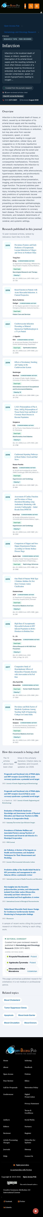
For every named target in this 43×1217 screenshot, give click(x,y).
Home (5, 1060)
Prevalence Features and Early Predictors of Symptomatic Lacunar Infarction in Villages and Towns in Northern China (25, 249)
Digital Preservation (30, 1095)
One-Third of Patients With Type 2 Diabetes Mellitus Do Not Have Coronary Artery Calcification (26, 582)
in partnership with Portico (21, 1170)
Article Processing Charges (10, 1141)
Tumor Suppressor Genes (15, 1008)
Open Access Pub (11, 26)
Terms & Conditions (29, 1111)
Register (28, 1133)
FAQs (5, 1156)
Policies (28, 1074)
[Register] (25, 6)
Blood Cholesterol (12, 1000)
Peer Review (8, 1081)
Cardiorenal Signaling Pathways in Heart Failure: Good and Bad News (26, 457)
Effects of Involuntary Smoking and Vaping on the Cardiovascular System (26, 364)
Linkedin (8, 1207)
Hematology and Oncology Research (20, 32)
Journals (6, 1149)
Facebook (8, 1201)
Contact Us (29, 1156)
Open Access (8, 1074)
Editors (6, 1126)
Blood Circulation (11, 1023)
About (5, 1067)
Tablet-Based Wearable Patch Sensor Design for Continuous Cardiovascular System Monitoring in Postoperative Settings (21, 911)
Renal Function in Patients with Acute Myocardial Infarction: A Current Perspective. (26, 292)
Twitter (22, 1201)
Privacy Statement (32, 1103)
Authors (6, 1120)
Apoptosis (8, 1015)
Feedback (28, 1067)
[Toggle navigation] (36, 6)
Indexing (28, 1060)
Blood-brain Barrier (26, 1015)
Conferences (8, 1094)
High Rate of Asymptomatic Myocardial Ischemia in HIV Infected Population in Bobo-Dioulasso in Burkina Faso (25, 627)
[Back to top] (36, 1211)
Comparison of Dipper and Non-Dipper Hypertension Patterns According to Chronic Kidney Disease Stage (26, 547)
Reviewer (7, 1133)
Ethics (27, 1081)
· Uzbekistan (23, 970)
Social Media (30, 1120)
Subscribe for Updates (30, 1141)
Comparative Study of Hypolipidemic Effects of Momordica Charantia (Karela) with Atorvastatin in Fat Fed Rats (26, 671)
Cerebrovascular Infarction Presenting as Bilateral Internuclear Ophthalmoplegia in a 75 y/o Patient (26, 327)
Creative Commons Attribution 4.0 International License (16, 1191)
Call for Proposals (10, 1087)
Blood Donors (30, 1023)
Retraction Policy (31, 1087)
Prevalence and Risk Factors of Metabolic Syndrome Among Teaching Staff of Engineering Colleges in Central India (26, 710)
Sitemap (28, 1149)
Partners (28, 1126)
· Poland (23, 956)
